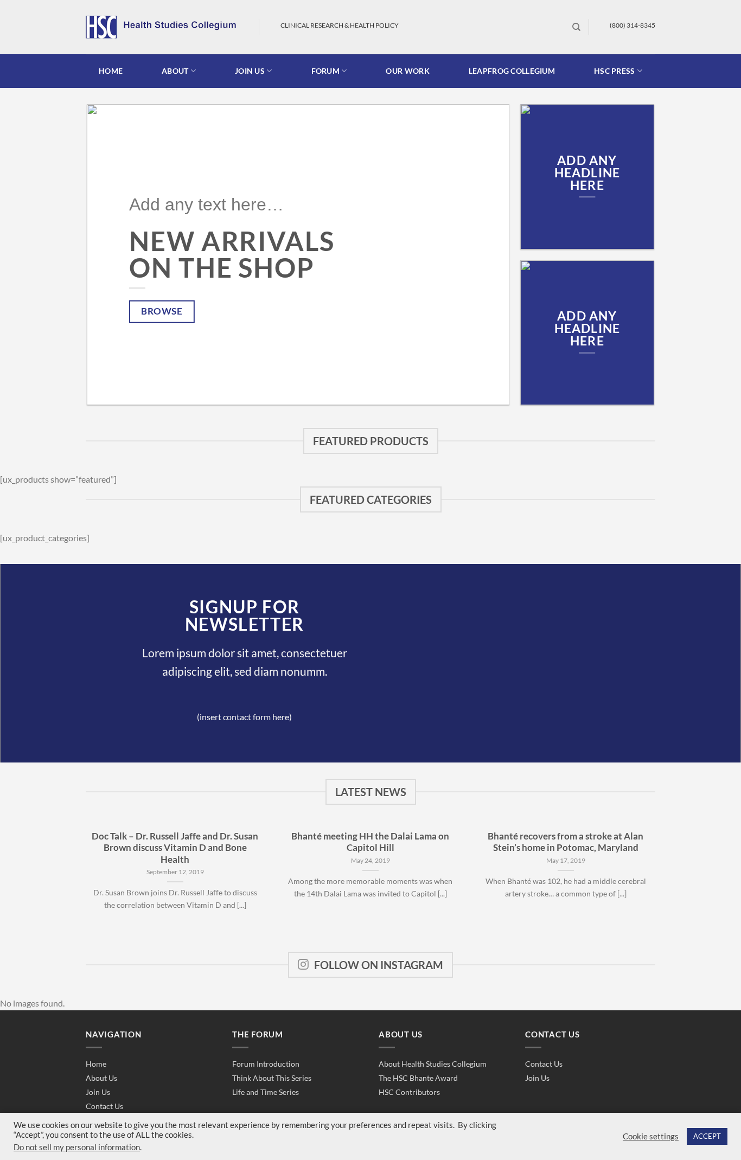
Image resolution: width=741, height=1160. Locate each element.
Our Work (407, 70)
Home (111, 70)
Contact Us (104, 1106)
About (175, 70)
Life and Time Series (265, 1092)
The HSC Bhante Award (418, 1077)
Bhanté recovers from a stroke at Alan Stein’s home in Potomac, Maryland (565, 842)
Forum (325, 70)
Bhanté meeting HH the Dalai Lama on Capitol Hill (370, 842)
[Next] (487, 255)
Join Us (98, 1092)
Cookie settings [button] (651, 1136)
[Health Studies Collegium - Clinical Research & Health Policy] (164, 27)
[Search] (576, 27)
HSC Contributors (409, 1092)
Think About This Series (271, 1077)
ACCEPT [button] (707, 1136)
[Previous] (109, 255)
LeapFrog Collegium (512, 70)
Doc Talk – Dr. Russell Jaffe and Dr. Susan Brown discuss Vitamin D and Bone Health (175, 848)
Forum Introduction (265, 1063)
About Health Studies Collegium (433, 1063)
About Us (101, 1077)
